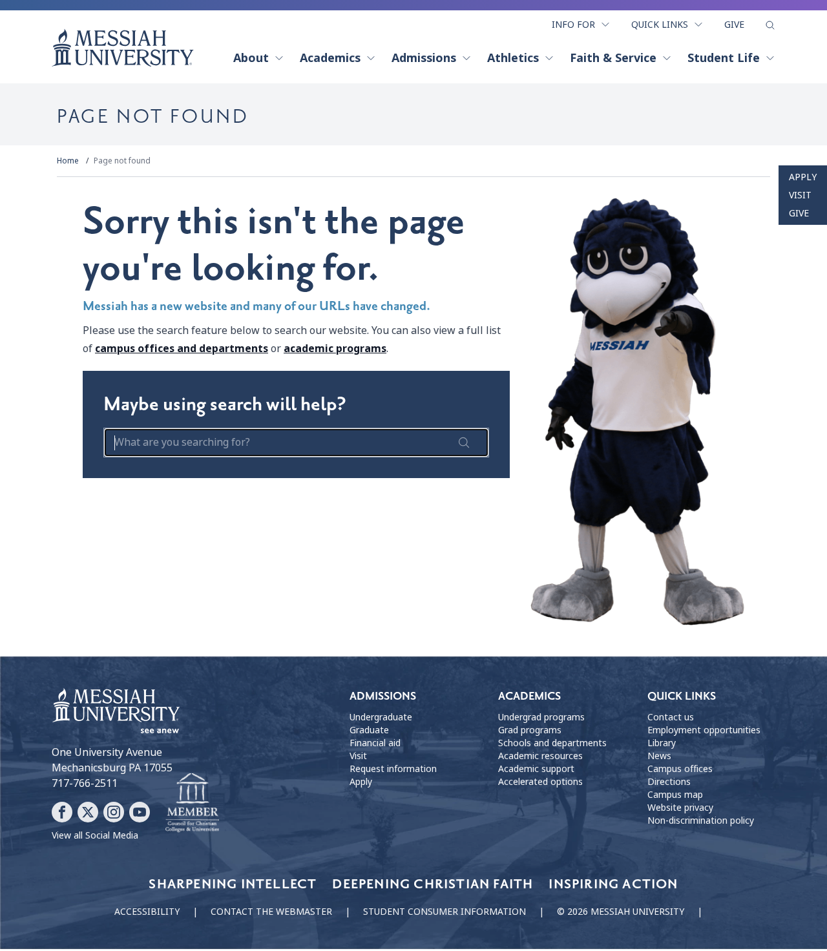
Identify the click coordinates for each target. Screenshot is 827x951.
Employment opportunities (703, 730)
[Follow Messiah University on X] (88, 812)
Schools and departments (552, 743)
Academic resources (540, 755)
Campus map (675, 794)
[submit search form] (464, 442)
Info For (573, 24)
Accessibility (147, 911)
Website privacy (680, 807)
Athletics (513, 58)
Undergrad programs (541, 717)
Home (68, 161)
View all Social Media (95, 835)
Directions (669, 781)
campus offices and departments (181, 348)
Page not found (122, 161)
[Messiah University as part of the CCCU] (192, 803)
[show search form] (770, 25)
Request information (393, 768)
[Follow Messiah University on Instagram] (113, 812)
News (659, 755)
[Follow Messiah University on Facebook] (62, 812)
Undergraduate (381, 717)
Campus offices (680, 768)
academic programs (335, 348)
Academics (330, 58)
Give (734, 24)
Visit (800, 195)
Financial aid (375, 743)
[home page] (123, 47)
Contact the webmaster (271, 911)
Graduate (369, 730)
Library (661, 743)
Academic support (536, 768)
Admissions (424, 58)
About (251, 58)
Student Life (723, 58)
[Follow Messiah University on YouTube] (139, 812)
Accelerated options (540, 781)
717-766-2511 (85, 783)
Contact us (670, 717)
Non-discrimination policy (700, 820)
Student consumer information (444, 911)
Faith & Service (613, 58)
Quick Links (659, 24)
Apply (803, 177)
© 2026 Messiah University (620, 911)
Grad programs (529, 730)
